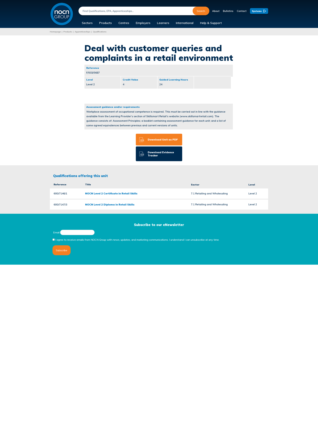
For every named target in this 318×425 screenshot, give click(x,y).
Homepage (55, 31)
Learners (163, 23)
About (215, 11)
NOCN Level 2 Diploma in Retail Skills (109, 204)
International (184, 23)
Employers (143, 23)
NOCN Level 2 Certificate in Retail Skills (111, 193)
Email (56, 232)
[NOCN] (62, 14)
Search (201, 11)
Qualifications (99, 31)
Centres (123, 23)
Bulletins (228, 11)
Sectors (87, 23)
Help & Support (211, 23)
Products (105, 23)
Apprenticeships (82, 31)
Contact (241, 11)
